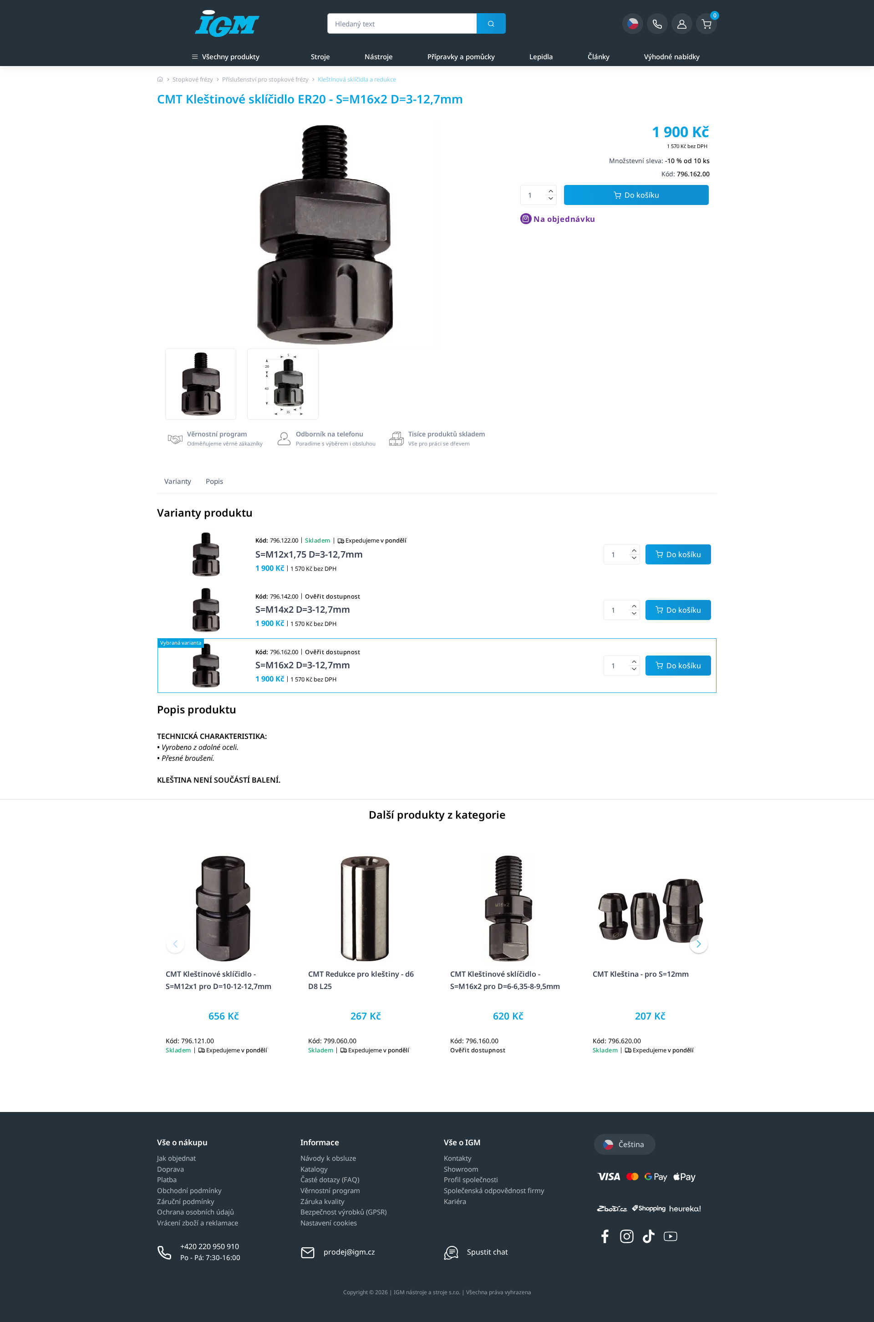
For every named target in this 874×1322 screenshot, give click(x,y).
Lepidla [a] (541, 56)
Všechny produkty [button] (230, 56)
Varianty (177, 481)
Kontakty (458, 1158)
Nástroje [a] (379, 56)
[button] (175, 944)
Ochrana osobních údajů (195, 1212)
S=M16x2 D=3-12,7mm (302, 665)
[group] (200, 384)
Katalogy (314, 1169)
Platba (167, 1180)
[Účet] (681, 23)
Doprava (170, 1169)
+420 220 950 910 (209, 1246)
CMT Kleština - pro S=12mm (641, 974)
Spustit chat (487, 1252)
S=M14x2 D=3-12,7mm (302, 609)
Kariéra (455, 1201)
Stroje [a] (320, 56)
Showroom (461, 1169)
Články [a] (599, 56)
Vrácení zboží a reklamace (197, 1223)
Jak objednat (176, 1158)
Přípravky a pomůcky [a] (461, 56)
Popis (214, 481)
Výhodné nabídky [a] (672, 56)
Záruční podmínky (185, 1201)
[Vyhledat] (491, 23)
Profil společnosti (471, 1180)
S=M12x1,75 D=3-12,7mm (309, 554)
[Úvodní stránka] (160, 79)
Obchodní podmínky (189, 1190)
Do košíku (642, 195)
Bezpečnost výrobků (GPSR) (343, 1212)
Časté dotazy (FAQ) (329, 1180)
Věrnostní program (330, 1190)
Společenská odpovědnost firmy (494, 1190)
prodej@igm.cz (349, 1252)
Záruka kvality (322, 1201)
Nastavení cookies (328, 1223)
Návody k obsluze (328, 1158)
